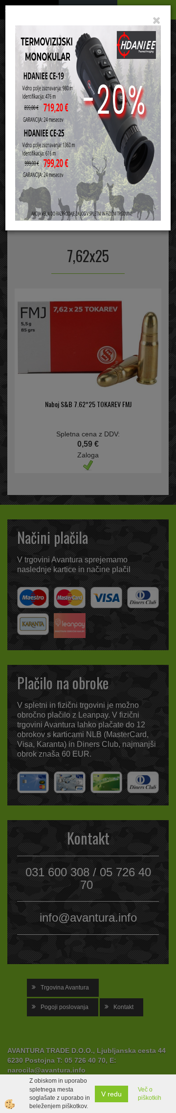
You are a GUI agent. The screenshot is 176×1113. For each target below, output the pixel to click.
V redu (111, 1094)
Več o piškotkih (149, 1093)
